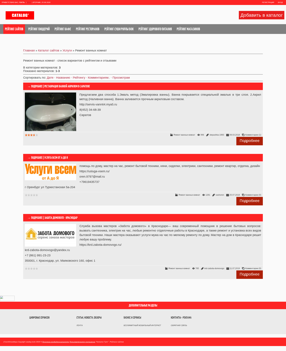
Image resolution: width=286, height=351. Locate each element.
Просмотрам (121, 77)
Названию (63, 77)
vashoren (220, 195)
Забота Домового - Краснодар (60, 218)
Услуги (67, 50)
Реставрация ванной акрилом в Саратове (67, 86)
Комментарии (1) (253, 135)
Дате (50, 77)
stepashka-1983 (217, 135)
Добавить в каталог (261, 15)
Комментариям (98, 77)
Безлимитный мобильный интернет (142, 325)
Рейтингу (79, 77)
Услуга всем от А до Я (56, 158)
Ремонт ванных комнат (184, 135)
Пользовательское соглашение (82, 342)
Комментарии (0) (253, 195)
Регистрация (268, 2)
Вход (280, 2)
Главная (29, 50)
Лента (79, 325)
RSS (28, 2)
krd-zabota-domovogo (214, 268)
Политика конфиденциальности (55, 342)
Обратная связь (179, 325)
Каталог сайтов (48, 50)
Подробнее (250, 141)
